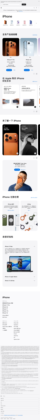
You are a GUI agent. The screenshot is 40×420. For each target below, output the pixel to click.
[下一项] (36, 23)
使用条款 (5, 418)
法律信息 (11, 418)
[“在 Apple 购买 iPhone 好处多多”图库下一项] (37, 111)
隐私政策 (2, 418)
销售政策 (8, 418)
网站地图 (14, 418)
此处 (23, 358)
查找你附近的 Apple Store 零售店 (8, 415)
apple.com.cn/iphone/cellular (7, 378)
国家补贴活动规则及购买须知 (28, 358)
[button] (11, 4)
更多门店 (14, 415)
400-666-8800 (20, 415)
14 (29, 207)
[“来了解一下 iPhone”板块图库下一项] (37, 158)
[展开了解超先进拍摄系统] (28, 139)
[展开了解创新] (10, 139)
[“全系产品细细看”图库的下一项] (37, 74)
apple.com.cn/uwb (17, 388)
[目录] (39, 8)
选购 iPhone (20, 11)
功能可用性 (31, 390)
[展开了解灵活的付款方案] (28, 97)
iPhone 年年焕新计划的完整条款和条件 (13, 365)
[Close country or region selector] (38, 1)
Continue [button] (24, 4)
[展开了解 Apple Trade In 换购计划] (10, 97)
